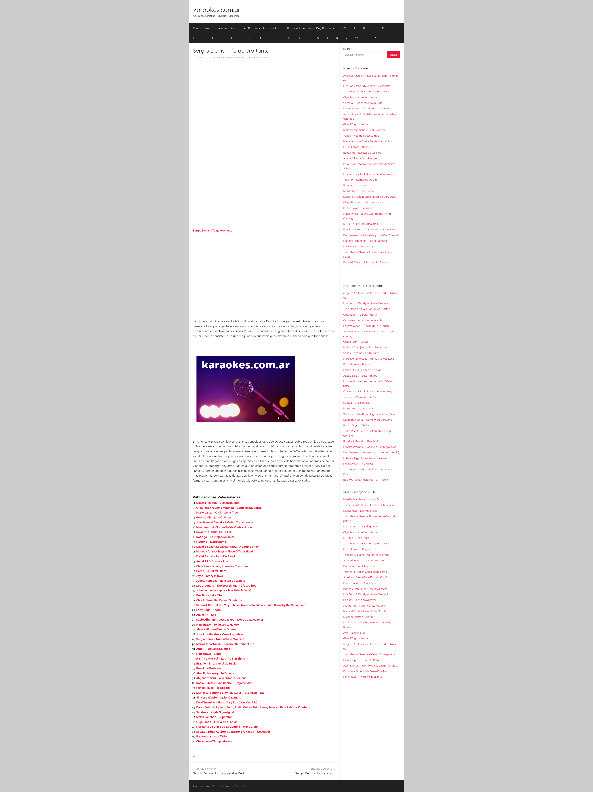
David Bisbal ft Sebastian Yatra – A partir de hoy (227, 546)
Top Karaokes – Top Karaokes (261, 28)
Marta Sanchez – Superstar (214, 717)
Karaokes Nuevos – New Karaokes (214, 28)
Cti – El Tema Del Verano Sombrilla (219, 600)
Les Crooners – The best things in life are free (226, 585)
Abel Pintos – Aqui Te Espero (215, 673)
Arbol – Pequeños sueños (213, 648)
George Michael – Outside (213, 517)
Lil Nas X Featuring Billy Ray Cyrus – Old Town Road (230, 692)
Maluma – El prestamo (211, 541)
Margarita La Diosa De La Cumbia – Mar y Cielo (227, 726)
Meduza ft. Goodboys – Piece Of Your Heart (224, 551)
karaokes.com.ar (216, 9)
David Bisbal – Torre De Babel (215, 556)
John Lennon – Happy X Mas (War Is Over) (223, 590)
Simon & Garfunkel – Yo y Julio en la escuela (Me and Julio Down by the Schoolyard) (251, 605)
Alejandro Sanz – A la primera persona (221, 678)
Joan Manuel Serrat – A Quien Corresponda (224, 522)
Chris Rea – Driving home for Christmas (222, 566)
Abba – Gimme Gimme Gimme (216, 629)
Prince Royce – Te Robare (213, 687)
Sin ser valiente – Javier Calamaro (218, 697)
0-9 (344, 28)
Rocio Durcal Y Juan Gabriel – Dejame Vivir (224, 683)
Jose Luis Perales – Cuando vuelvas (220, 634)
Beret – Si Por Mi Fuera (211, 571)
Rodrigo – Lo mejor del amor (215, 537)
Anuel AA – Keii (206, 614)
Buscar (347, 48)
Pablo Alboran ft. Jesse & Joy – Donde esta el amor (229, 619)
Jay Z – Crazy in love (209, 576)
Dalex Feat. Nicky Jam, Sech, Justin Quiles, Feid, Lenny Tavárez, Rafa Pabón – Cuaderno (253, 707)
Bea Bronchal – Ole (209, 595)
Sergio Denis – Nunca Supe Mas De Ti (220, 639)
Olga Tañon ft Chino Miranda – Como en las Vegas (229, 507)
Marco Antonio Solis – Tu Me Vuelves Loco (224, 527)
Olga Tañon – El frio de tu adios (216, 722)
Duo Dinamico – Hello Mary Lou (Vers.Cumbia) (226, 702)
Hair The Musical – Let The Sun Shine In (222, 658)
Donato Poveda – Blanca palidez (217, 502)
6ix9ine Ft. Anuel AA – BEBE (214, 532)
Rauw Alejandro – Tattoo (212, 736)
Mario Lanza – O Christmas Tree (217, 512)
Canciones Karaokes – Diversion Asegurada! (246, 57)
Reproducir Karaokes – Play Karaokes (310, 28)
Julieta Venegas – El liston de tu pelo (220, 580)
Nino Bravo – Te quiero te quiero (217, 624)
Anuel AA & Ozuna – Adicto (213, 561)
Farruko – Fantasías (209, 668)
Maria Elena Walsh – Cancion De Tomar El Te (225, 644)
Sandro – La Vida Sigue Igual (215, 712)
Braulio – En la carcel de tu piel (217, 663)
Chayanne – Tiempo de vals (214, 741)
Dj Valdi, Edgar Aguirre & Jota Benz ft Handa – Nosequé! (233, 731)
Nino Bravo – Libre (208, 653)
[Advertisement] (264, 93)
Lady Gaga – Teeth (208, 610)
